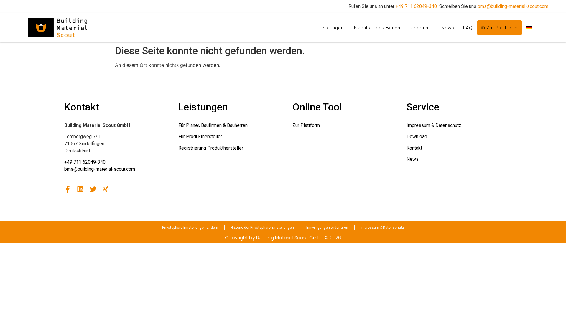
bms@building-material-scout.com (513, 6)
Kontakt (414, 148)
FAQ (468, 28)
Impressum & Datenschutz (434, 125)
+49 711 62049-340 (416, 6)
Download (417, 136)
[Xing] (105, 189)
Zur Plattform (306, 125)
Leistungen (331, 28)
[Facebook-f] (67, 189)
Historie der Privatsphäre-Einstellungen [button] (262, 228)
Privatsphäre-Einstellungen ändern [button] (190, 228)
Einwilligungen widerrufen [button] (327, 228)
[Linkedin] (80, 189)
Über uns (421, 28)
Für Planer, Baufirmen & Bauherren (213, 125)
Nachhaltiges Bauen (377, 28)
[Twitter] (93, 189)
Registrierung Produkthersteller (210, 148)
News (447, 28)
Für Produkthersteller (200, 136)
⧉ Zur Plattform (499, 28)
